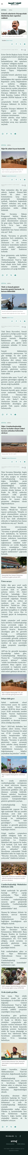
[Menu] (1, 3)
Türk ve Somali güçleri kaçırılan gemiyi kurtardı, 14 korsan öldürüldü (12, 288)
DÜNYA (3, 8)
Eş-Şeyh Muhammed (11, 174)
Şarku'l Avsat (10, 316)
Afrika (10, 8)
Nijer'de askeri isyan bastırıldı (13, 147)
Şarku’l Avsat (9, 39)
